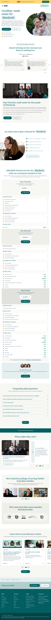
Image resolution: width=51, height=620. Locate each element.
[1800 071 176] (44, 585)
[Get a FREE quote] (34, 585)
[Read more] (12, 552)
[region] (25, 65)
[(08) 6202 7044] (45, 2)
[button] (2, 5)
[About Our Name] (8, 464)
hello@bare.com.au (41, 602)
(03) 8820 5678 (47, 601)
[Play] (45, 95)
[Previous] (36, 466)
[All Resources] (25, 571)
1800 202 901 (43, 597)
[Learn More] (7, 117)
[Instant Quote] (44, 5)
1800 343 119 (46, 599)
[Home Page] (6, 5)
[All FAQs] (25, 422)
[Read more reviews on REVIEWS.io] (25, 56)
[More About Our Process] (32, 156)
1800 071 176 (46, 596)
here (8, 114)
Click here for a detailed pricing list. (33, 359)
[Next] (42, 466)
